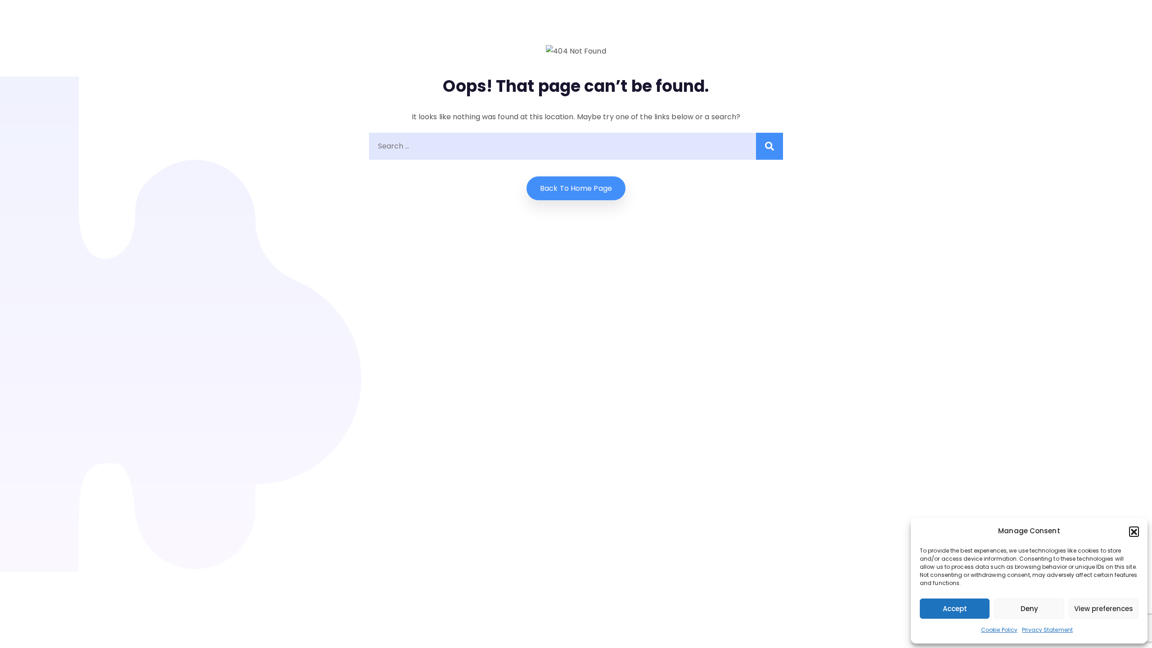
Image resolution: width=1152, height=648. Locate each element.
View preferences (1103, 608)
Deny (1029, 608)
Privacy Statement (1047, 630)
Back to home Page (576, 188)
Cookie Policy (999, 630)
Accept (955, 608)
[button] (1134, 531)
